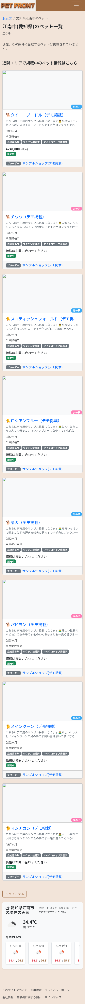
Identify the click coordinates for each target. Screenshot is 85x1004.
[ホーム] (18, 5)
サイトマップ (53, 997)
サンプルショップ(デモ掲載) (42, 163)
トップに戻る (14, 893)
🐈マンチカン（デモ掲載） (30, 828)
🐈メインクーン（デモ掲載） (32, 726)
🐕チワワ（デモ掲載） (26, 216)
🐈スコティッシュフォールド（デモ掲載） (42, 318)
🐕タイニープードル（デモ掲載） (36, 115)
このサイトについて (14, 990)
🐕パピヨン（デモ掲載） (28, 624)
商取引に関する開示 (29, 997)
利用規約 (36, 990)
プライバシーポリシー (58, 990)
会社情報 (7, 997)
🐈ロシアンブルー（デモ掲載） (34, 420)
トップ (7, 18)
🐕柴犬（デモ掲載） (24, 522)
